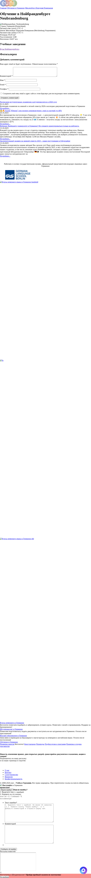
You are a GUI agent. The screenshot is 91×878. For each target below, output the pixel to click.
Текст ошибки (11, 803)
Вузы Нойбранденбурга (9, 49)
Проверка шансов (7, 744)
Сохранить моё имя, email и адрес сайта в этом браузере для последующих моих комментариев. (41, 94)
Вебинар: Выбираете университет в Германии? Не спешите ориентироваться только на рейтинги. (39, 126)
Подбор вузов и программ (55, 744)
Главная (3, 8)
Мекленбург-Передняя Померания (39, 8)
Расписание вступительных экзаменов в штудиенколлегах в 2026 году (28, 102)
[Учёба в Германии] (8, 6)
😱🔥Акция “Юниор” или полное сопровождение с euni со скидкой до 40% (31, 111)
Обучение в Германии (16, 8)
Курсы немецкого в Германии (12, 723)
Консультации (30, 744)
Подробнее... (5, 108)
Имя (2, 80)
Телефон (4, 89)
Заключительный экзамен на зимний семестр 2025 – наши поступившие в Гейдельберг (35, 141)
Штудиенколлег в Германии (11, 729)
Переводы (40, 744)
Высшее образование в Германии (13, 736)
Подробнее (4, 877)
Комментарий (6, 76)
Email (3, 85)
